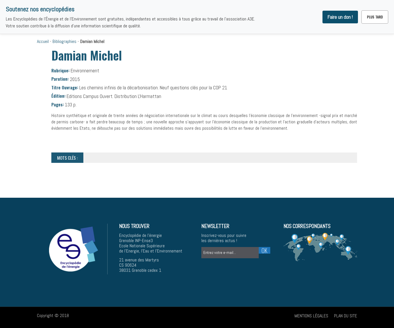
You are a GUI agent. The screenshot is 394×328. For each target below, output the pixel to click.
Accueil (43, 41)
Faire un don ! (340, 17)
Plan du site (345, 316)
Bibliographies (64, 41)
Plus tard (375, 16)
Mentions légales (311, 316)
